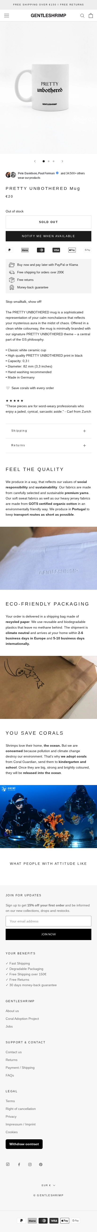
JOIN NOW (48, 934)
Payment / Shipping (20, 1067)
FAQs (10, 1075)
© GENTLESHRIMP (48, 1195)
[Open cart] (91, 15)
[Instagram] (30, 1164)
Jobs (9, 1026)
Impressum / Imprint (21, 1124)
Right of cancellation (21, 1109)
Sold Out (48, 222)
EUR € (46, 1185)
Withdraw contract (24, 1144)
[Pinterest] (40, 1164)
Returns (18, 445)
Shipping (19, 430)
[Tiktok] (8, 1164)
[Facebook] (19, 1164)
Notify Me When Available (48, 236)
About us (12, 1011)
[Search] (82, 15)
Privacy (11, 1116)
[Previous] (35, 161)
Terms (10, 1101)
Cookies (12, 1132)
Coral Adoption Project (22, 1019)
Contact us (14, 1052)
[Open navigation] (6, 15)
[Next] (62, 161)
